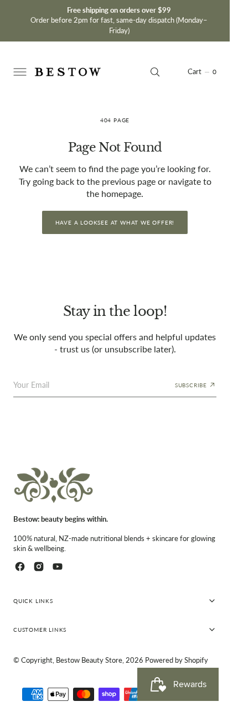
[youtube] (57, 566)
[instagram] (38, 566)
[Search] (155, 71)
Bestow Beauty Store (89, 660)
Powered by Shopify (176, 660)
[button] (18, 72)
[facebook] (20, 566)
